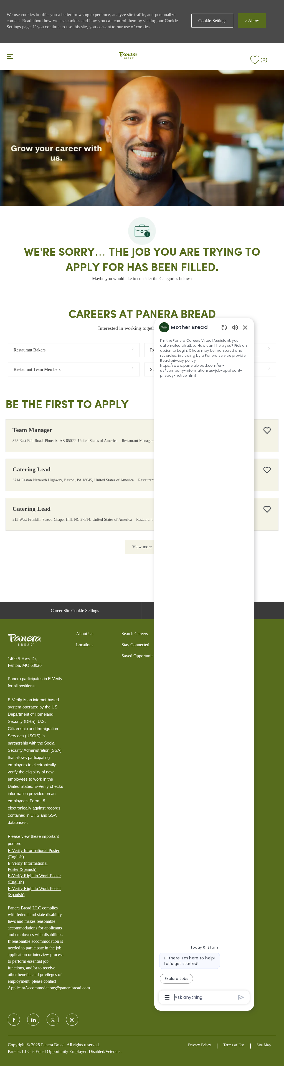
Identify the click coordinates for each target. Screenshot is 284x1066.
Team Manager (32, 429)
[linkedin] (33, 1020)
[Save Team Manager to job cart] (267, 430)
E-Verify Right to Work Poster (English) (34, 878)
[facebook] (14, 1020)
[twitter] (53, 1020)
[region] (204, 662)
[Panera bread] (24, 639)
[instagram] (72, 1020)
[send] (241, 997)
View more (142, 546)
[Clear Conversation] (224, 327)
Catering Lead (31, 469)
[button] (212, 21)
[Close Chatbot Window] (245, 327)
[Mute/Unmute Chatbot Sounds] (235, 327)
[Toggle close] (10, 56)
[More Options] (167, 997)
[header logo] (128, 56)
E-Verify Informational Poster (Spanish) (27, 866)
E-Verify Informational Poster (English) (33, 853)
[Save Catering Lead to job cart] (267, 470)
